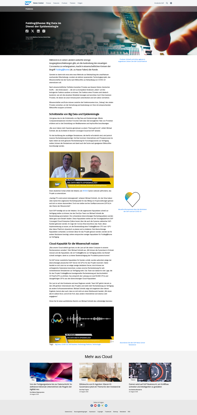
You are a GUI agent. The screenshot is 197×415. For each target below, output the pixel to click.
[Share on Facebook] (27, 32)
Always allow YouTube (81, 176)
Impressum (92, 411)
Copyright (100, 411)
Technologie (96, 344)
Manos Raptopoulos (38, 392)
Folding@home (62, 69)
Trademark (108, 411)
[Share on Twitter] (32, 32)
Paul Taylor (85, 389)
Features (29, 9)
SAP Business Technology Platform (80, 344)
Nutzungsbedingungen (80, 411)
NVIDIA (85, 191)
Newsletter (123, 411)
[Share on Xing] (43, 32)
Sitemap (115, 411)
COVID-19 (64, 344)
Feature (28, 37)
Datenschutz (68, 411)
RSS (129, 411)
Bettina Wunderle (136, 389)
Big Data (58, 344)
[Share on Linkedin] (38, 32)
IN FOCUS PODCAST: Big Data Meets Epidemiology (81, 319)
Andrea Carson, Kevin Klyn (41, 37)
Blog (33, 380)
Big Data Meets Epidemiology (81, 164)
